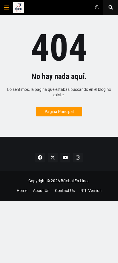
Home (22, 190)
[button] (6, 7)
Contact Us (65, 190)
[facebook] (40, 157)
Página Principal (59, 111)
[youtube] (65, 157)
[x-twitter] (53, 157)
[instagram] (78, 157)
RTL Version (91, 190)
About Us (41, 190)
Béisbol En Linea (75, 180)
